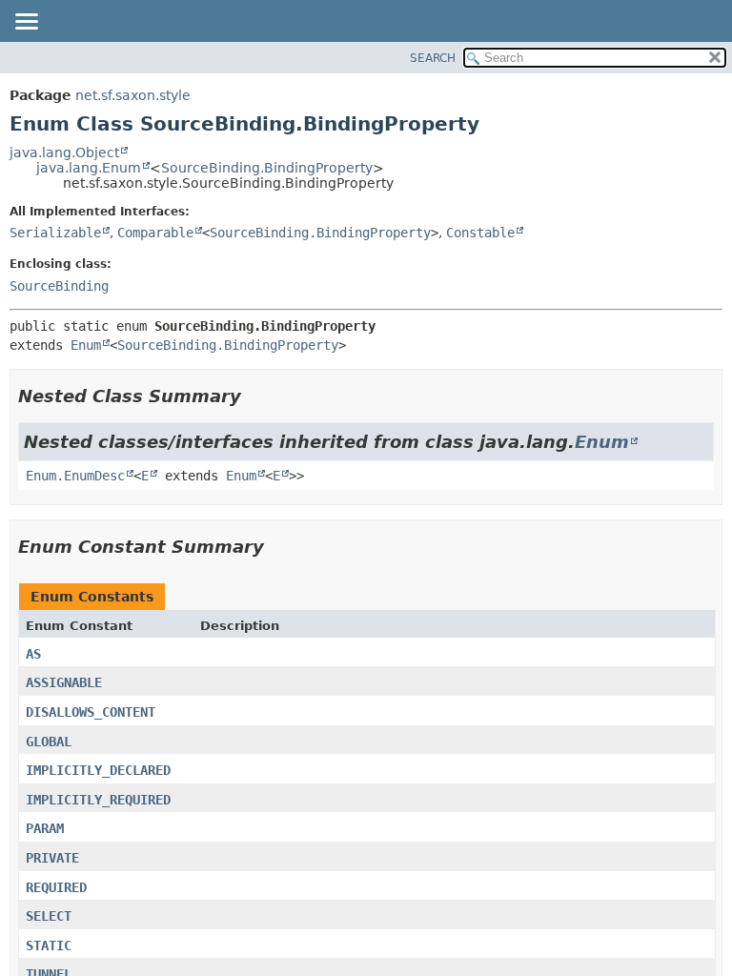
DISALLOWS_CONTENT (90, 712)
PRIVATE (52, 857)
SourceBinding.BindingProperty (267, 167)
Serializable (55, 232)
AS (33, 653)
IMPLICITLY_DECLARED (98, 770)
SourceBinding (59, 286)
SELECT (48, 916)
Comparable (155, 232)
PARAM (45, 828)
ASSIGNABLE (64, 682)
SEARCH (433, 58)
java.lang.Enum (88, 167)
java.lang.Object (64, 152)
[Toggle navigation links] (26, 23)
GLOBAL (48, 741)
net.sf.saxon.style (133, 95)
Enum (86, 345)
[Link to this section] (254, 396)
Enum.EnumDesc (75, 475)
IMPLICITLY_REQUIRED (98, 799)
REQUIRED (56, 887)
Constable (480, 232)
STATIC (48, 945)
